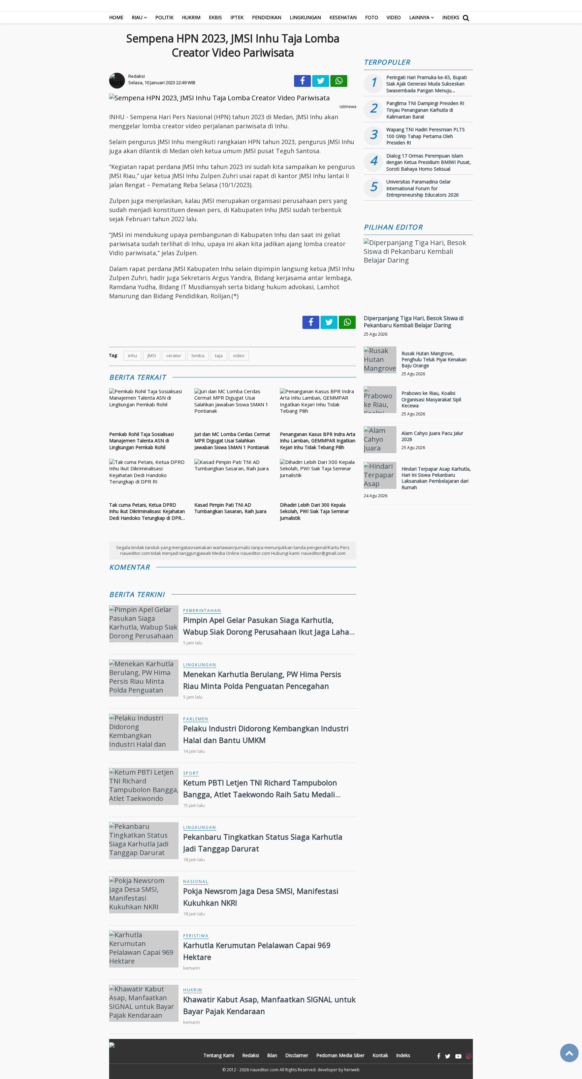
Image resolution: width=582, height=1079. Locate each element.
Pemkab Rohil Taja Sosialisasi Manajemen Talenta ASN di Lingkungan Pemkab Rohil (141, 440)
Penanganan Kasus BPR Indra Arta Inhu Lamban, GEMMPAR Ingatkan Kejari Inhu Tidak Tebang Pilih (317, 440)
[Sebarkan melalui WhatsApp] (338, 81)
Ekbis (215, 17)
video (239, 355)
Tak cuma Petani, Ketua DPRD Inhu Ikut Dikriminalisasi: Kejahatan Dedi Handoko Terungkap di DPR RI (147, 511)
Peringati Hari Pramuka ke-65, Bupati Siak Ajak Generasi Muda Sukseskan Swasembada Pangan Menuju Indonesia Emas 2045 (426, 87)
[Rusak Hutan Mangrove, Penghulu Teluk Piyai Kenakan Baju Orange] (380, 359)
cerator (173, 355)
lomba (198, 355)
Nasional (195, 881)
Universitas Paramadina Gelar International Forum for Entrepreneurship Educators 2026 (422, 188)
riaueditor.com (264, 1070)
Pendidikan (266, 17)
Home (116, 17)
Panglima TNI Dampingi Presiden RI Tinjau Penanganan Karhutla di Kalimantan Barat (425, 110)
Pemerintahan (202, 610)
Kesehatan (343, 17)
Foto (371, 17)
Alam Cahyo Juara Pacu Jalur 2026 (432, 436)
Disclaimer (296, 1055)
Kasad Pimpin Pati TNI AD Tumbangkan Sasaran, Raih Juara (230, 508)
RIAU (137, 17)
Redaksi (250, 1055)
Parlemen (195, 719)
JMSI (152, 355)
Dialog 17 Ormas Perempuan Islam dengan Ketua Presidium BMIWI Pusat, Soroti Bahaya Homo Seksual (428, 162)
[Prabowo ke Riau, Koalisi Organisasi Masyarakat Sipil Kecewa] (380, 399)
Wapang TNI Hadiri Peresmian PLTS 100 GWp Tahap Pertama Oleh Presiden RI (425, 136)
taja (219, 355)
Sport (191, 773)
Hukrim (191, 17)
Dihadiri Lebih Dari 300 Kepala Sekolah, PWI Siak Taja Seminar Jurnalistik (314, 511)
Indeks (450, 17)
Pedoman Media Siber (340, 1055)
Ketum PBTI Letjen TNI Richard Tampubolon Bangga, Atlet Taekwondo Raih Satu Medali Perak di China (260, 794)
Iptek (237, 17)
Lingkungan (305, 17)
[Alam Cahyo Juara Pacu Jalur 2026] (380, 439)
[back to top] (569, 1053)
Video (394, 17)
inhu (132, 355)
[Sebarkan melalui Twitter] (320, 81)
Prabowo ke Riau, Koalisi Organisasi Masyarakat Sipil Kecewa (431, 399)
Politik (164, 17)
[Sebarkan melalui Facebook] (302, 81)
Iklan (272, 1055)
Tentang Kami (218, 1055)
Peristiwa (196, 936)
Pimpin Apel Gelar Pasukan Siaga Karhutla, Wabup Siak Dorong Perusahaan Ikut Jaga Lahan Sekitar (268, 631)
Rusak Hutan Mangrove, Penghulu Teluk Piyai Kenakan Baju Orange (433, 359)
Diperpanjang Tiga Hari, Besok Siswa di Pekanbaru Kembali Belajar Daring (413, 321)
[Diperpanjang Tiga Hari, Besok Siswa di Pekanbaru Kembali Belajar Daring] (418, 260)
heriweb (352, 1070)
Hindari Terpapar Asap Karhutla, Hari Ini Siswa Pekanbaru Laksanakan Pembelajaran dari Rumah (436, 478)
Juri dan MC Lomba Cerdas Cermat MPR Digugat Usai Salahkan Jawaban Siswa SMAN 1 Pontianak (232, 440)
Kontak (380, 1055)
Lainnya (419, 17)
